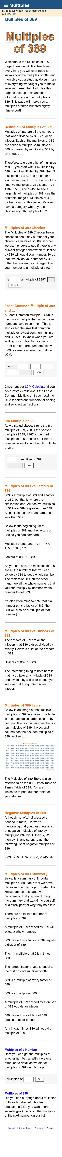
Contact (50, 1128)
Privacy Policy (25, 1128)
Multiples (19, 5)
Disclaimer (39, 1128)
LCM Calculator (35, 386)
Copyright (12, 1128)
